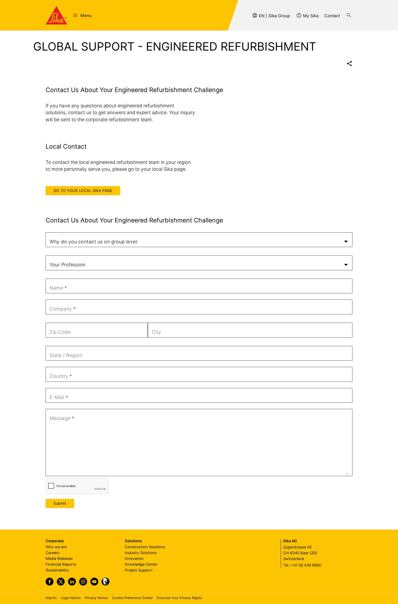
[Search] (348, 15)
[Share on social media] (349, 64)
